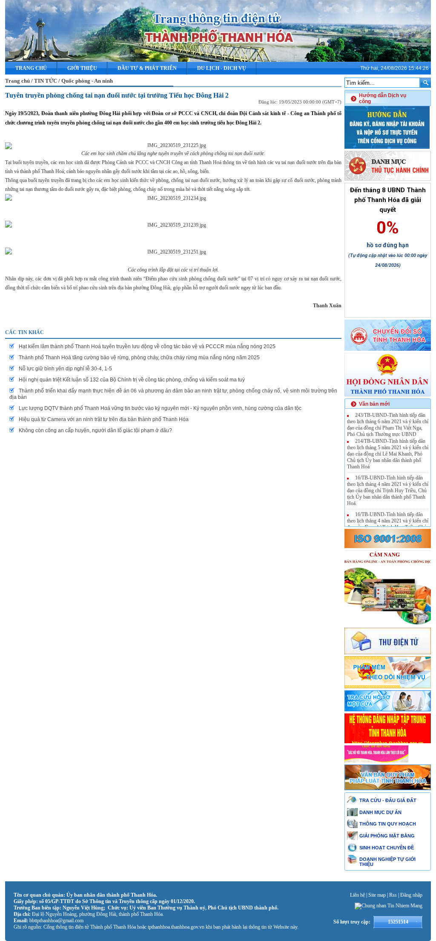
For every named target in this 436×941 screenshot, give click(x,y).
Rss (393, 895)
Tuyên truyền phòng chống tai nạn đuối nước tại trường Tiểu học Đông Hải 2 (117, 95)
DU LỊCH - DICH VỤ (221, 68)
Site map (377, 895)
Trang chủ (31, 68)
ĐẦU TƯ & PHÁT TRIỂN (147, 68)
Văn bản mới (374, 404)
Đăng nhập (411, 895)
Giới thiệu (82, 68)
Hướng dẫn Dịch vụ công (382, 98)
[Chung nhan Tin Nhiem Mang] (388, 906)
